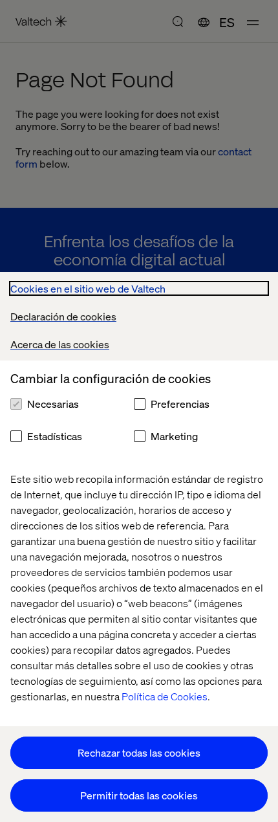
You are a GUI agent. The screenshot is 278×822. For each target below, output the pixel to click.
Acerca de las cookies (59, 344)
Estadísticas (54, 436)
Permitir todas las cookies (139, 795)
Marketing (174, 436)
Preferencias (180, 403)
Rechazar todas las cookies (139, 752)
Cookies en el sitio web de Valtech (88, 288)
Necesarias (53, 403)
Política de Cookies (165, 696)
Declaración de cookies (63, 316)
